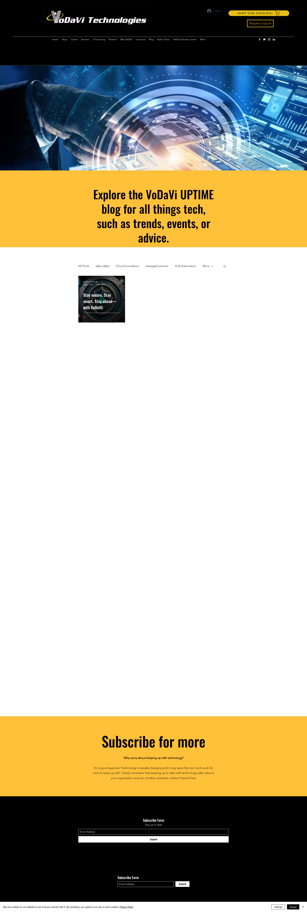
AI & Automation (185, 266)
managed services (157, 266)
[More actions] (120, 283)
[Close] (303, 906)
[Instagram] (269, 39)
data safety (102, 266)
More (206, 266)
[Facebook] (259, 39)
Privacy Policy (126, 906)
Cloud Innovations (127, 266)
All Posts (83, 266)
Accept (293, 906)
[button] (224, 266)
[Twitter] (264, 39)
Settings (278, 906)
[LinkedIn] (274, 39)
